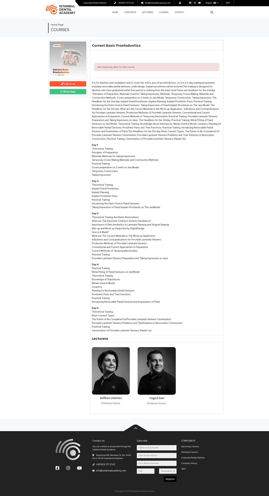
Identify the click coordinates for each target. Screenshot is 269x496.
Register (170, 479)
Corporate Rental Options (95, 3)
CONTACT (179, 12)
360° (228, 3)
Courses (163, 12)
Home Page (57, 24)
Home (115, 12)
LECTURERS (147, 12)
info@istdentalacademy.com (158, 3)
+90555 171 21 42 (126, 3)
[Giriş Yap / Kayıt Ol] (180, 3)
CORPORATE (130, 12)
